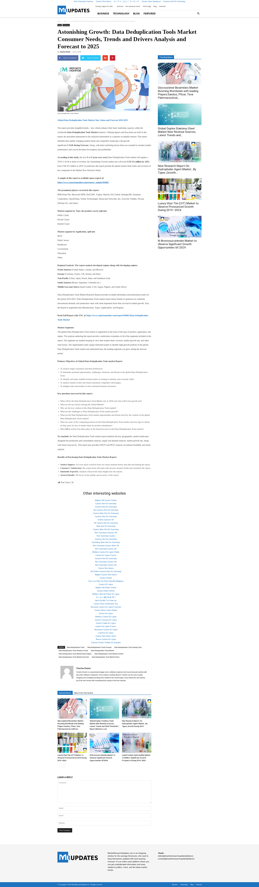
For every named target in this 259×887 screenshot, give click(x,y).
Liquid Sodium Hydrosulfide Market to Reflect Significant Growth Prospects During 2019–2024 (136, 757)
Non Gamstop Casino (132, 6)
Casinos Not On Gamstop (106, 507)
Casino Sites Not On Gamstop (106, 513)
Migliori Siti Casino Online (106, 500)
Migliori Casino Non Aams (106, 575)
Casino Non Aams (105, 568)
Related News (65, 693)
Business (120, 6)
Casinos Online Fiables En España (106, 642)
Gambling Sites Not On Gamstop (106, 542)
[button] (198, 13)
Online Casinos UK (106, 520)
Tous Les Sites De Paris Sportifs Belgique (105, 581)
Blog (155, 6)
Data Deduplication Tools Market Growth (108, 654)
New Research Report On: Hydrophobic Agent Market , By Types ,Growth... (177, 169)
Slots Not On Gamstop (105, 526)
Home (59, 21)
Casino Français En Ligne (106, 620)
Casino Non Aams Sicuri (106, 636)
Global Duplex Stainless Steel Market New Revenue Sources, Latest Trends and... (177, 132)
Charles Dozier (65, 52)
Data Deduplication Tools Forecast (99, 647)
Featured (162, 6)
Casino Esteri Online (106, 591)
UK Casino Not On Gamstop (106, 523)
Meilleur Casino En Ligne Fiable (105, 552)
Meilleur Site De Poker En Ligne (105, 594)
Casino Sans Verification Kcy (106, 604)
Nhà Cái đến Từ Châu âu (106, 600)
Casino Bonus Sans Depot (106, 610)
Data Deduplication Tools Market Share (105, 657)
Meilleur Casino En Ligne (106, 617)
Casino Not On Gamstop (105, 503)
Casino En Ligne (106, 584)
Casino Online (106, 578)
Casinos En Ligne (105, 633)
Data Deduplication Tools (75, 647)
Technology (147, 6)
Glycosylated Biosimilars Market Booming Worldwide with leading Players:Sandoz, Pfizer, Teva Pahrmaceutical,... (178, 92)
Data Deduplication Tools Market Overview (74, 657)
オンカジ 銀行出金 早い (106, 597)
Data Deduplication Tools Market (102, 650)
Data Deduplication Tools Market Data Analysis (75, 654)
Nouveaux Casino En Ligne (105, 629)
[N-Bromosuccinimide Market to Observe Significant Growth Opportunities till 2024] (104, 743)
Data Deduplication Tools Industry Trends (73, 650)
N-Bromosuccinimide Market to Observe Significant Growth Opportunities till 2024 (102, 757)
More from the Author (83, 693)
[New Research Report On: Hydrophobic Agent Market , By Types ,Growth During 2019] (136, 708)
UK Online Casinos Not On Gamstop (105, 571)
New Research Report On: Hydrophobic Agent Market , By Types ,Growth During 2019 (134, 723)
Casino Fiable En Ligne (106, 623)
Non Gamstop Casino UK (106, 549)
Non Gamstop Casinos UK (106, 532)
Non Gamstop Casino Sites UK (106, 545)
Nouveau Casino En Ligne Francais (106, 607)
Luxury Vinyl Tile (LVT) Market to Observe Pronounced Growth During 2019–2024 (72, 757)
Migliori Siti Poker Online (106, 587)
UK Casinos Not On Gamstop (105, 510)
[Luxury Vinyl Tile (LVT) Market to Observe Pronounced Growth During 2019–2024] (72, 743)
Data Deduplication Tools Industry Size (128, 647)
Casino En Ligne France (106, 555)
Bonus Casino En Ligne (106, 639)
